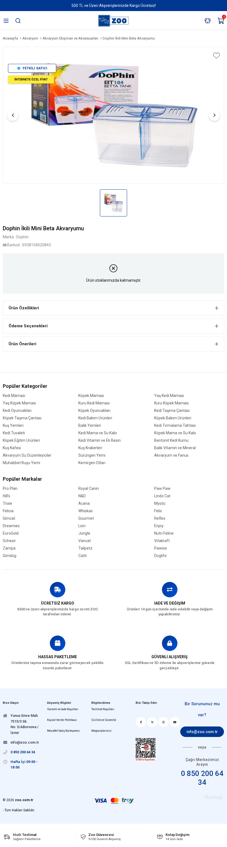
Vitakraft (162, 541)
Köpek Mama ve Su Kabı (175, 433)
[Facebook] (140, 722)
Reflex (159, 518)
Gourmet (86, 518)
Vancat (84, 541)
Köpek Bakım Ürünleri (172, 418)
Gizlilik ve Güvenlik (103, 719)
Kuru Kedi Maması (94, 403)
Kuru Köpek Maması (171, 403)
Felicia (8, 511)
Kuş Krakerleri (90, 448)
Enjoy (159, 526)
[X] (152, 722)
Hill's (6, 496)
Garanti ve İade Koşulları (62, 709)
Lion (82, 526)
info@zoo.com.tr (202, 732)
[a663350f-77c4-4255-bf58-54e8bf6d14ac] (146, 749)
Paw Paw (162, 489)
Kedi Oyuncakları (17, 411)
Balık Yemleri (89, 425)
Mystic (160, 503)
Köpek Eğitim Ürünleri (21, 440)
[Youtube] (174, 722)
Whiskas (85, 511)
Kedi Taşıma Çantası (172, 411)
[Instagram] (163, 722)
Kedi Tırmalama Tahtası (175, 425)
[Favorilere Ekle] (216, 55)
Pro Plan (10, 489)
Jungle (84, 533)
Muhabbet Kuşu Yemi (21, 463)
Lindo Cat (162, 496)
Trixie (7, 503)
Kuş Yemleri (13, 425)
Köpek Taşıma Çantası (22, 418)
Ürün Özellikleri (24, 307)
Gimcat (9, 518)
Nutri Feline (164, 533)
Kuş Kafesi (12, 448)
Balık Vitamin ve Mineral (175, 448)
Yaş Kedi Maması (169, 396)
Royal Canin (88, 489)
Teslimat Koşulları (102, 709)
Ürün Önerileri (22, 343)
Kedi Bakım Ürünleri (95, 418)
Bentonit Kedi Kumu (171, 440)
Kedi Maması (14, 396)
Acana (84, 503)
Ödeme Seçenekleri (28, 325)
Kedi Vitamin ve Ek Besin (99, 440)
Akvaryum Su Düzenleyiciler (27, 455)
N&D (82, 496)
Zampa (9, 548)
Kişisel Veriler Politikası (62, 719)
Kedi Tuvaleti (14, 433)
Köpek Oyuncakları (94, 411)
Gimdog (9, 556)
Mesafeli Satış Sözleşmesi (63, 730)
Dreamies (11, 526)
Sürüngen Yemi (91, 455)
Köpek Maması (91, 396)
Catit (82, 556)
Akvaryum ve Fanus (171, 455)
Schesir (9, 541)
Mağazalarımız (101, 730)
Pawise (160, 548)
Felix (158, 511)
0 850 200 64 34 (202, 777)
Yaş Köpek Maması (19, 403)
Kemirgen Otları (91, 463)
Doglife (160, 556)
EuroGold (11, 533)
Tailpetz (85, 548)
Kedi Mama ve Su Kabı (97, 433)
